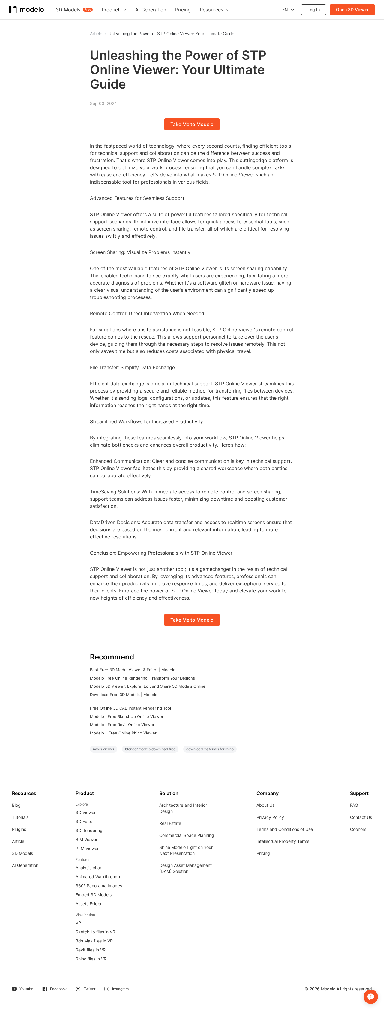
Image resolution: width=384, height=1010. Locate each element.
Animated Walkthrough (98, 876)
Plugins (19, 829)
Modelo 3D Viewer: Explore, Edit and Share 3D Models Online (148, 686)
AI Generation (25, 865)
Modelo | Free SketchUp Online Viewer (127, 716)
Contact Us (361, 817)
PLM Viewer (87, 848)
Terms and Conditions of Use (284, 829)
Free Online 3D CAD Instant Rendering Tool (130, 708)
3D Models (22, 853)
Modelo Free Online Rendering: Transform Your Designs (142, 678)
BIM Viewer (87, 839)
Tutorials (20, 817)
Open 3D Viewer (352, 9)
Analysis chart (89, 867)
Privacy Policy (270, 817)
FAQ (354, 805)
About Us (265, 805)
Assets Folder (89, 903)
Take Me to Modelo (192, 124)
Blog (16, 805)
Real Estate (170, 823)
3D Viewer (86, 812)
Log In (314, 9)
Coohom (358, 829)
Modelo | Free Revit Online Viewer (122, 724)
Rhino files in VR (91, 958)
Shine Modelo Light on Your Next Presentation (186, 850)
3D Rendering (89, 830)
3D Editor (85, 821)
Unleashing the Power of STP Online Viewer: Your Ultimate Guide (171, 33)
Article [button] (96, 33)
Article (18, 841)
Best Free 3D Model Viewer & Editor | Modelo (133, 669)
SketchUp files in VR (95, 931)
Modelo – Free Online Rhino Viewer (123, 733)
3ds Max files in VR (94, 940)
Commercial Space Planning (186, 835)
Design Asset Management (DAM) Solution (185, 868)
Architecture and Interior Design (183, 808)
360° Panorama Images (99, 885)
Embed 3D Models (94, 894)
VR (78, 922)
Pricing (263, 853)
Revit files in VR (91, 949)
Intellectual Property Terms (282, 841)
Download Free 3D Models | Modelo (124, 694)
